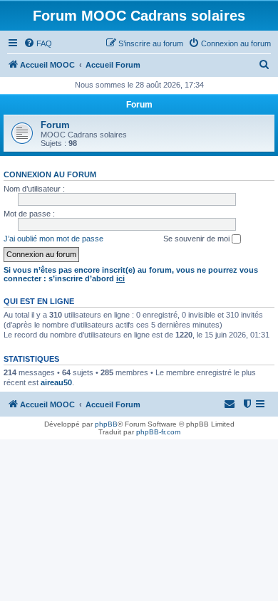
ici (120, 278)
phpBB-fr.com (158, 432)
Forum (55, 125)
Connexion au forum (50, 174)
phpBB (106, 424)
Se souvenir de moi (197, 238)
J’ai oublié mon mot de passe (53, 238)
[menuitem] (38, 43)
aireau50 (56, 382)
